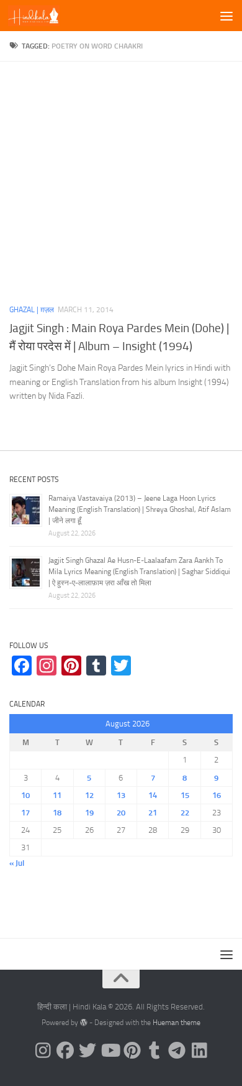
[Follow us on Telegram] (177, 1050)
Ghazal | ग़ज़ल (31, 309)
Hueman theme (176, 1022)
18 (57, 812)
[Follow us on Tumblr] (154, 1050)
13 (121, 795)
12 (89, 795)
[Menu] (226, 15)
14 (152, 795)
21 (152, 812)
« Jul (16, 863)
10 (25, 795)
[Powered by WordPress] (83, 1022)
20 (121, 812)
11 (57, 795)
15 (185, 795)
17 (25, 812)
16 (216, 795)
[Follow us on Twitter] (87, 1050)
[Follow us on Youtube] (110, 1050)
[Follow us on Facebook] (65, 1050)
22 (185, 812)
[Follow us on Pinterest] (132, 1050)
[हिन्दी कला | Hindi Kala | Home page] (42, 15)
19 (89, 812)
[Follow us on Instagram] (43, 1050)
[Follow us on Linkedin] (199, 1050)
